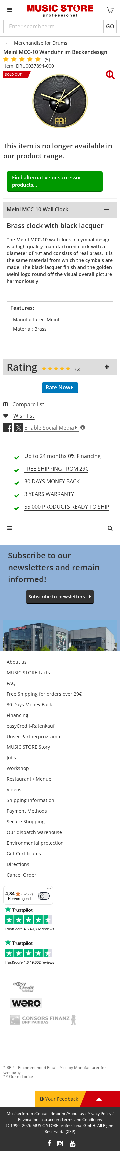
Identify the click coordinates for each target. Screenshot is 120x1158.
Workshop (18, 768)
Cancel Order (21, 875)
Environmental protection (35, 843)
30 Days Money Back (29, 704)
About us (17, 662)
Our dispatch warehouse (34, 832)
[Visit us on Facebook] (49, 1144)
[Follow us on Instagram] (60, 1144)
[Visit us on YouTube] (73, 1144)
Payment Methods (27, 811)
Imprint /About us (68, 1113)
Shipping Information (30, 800)
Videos (14, 789)
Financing (17, 715)
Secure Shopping (26, 821)
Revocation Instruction (38, 1119)
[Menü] (49, 890)
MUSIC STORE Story (28, 747)
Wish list (23, 415)
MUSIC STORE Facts (28, 672)
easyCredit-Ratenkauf (31, 726)
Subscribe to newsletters (56, 596)
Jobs (11, 757)
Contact (42, 1113)
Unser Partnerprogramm (34, 736)
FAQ (11, 683)
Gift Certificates (24, 853)
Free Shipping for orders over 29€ (44, 694)
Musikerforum (20, 1113)
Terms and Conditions (81, 1119)
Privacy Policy (98, 1113)
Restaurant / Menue (29, 779)
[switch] (44, 896)
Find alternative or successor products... (46, 181)
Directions (18, 864)
